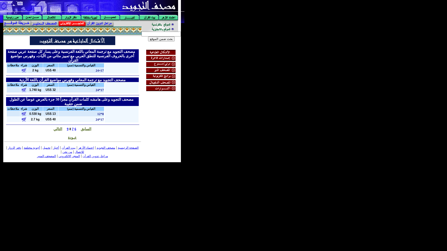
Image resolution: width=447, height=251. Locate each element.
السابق (86, 129)
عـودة (72, 137)
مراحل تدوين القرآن (95, 156)
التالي (58, 129)
